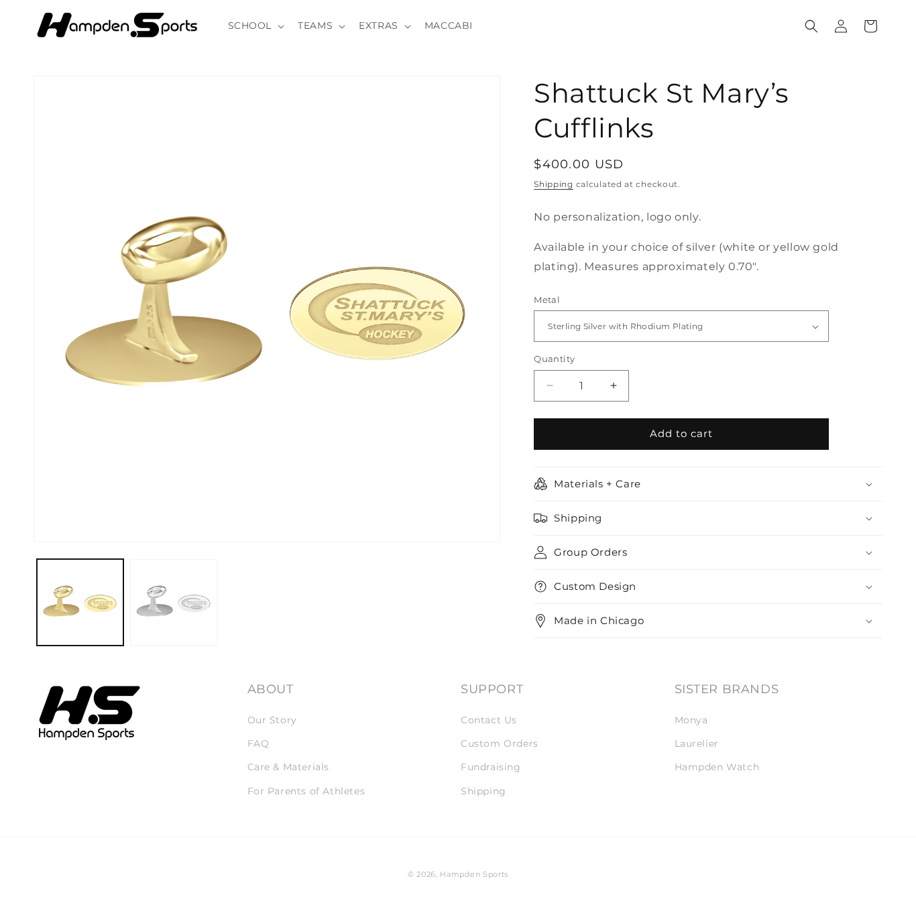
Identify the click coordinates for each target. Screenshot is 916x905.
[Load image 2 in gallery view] (173, 602)
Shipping (553, 184)
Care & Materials (288, 767)
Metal (547, 299)
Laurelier (697, 743)
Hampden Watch (717, 767)
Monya (691, 720)
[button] (255, 25)
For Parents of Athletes (306, 791)
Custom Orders (499, 743)
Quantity (554, 358)
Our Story (272, 720)
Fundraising (491, 767)
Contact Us (489, 720)
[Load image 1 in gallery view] (80, 602)
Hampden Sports (474, 874)
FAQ (258, 743)
